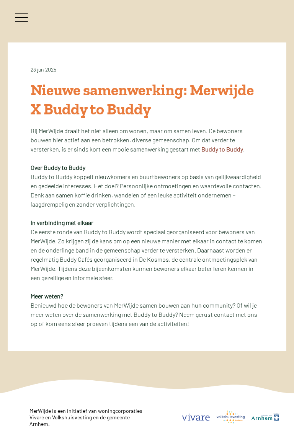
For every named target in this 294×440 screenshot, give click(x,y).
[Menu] (21, 17)
